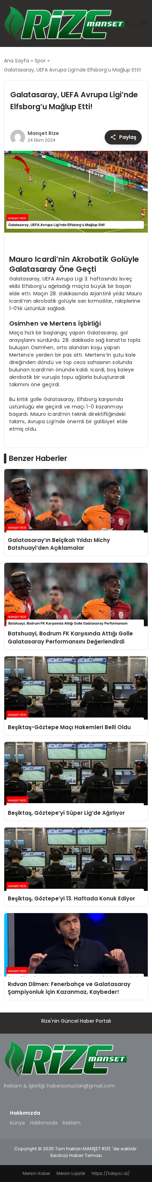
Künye (17, 1122)
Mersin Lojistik (71, 1173)
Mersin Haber (36, 1173)
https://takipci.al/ (111, 1173)
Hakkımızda (44, 1122)
